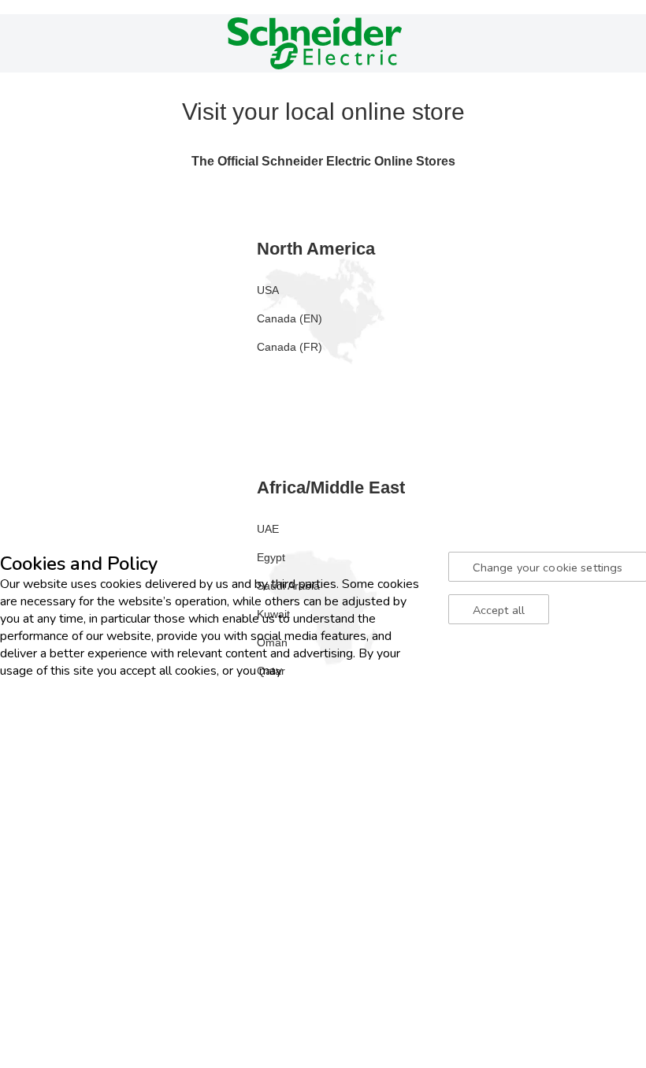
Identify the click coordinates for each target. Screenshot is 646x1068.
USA (268, 290)
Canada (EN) (289, 318)
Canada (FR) (289, 346)
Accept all (499, 610)
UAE (268, 529)
